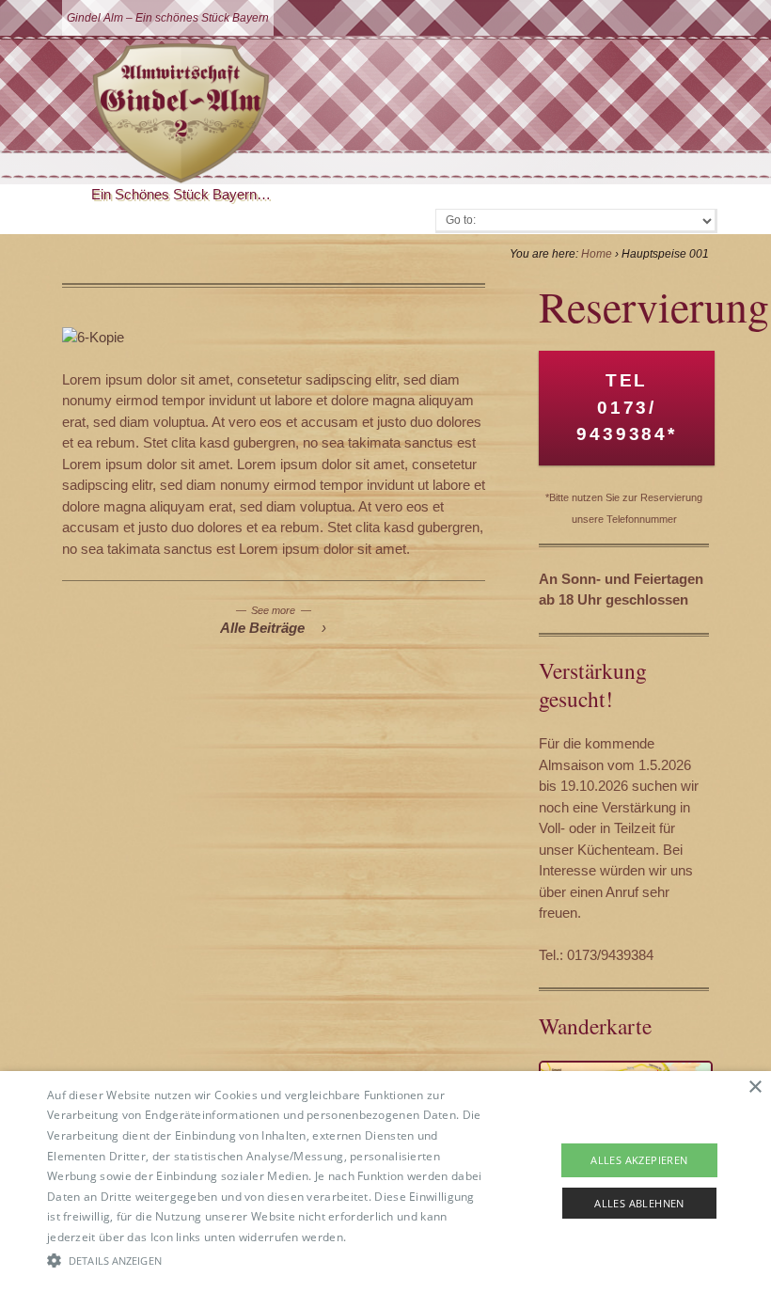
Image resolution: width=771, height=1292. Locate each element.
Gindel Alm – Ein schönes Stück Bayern (168, 17)
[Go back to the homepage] (181, 113)
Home (596, 253)
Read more (380, 1237)
